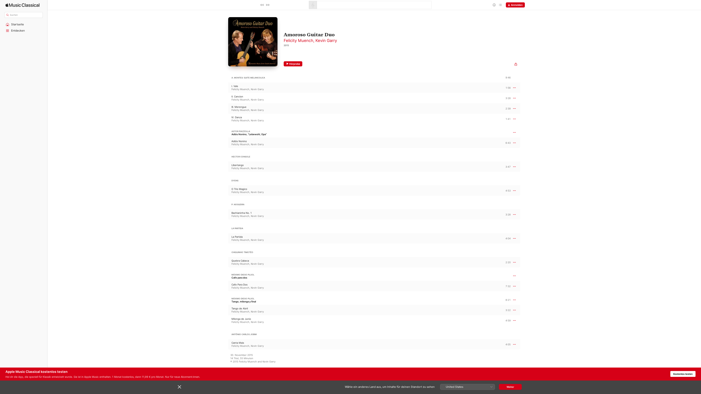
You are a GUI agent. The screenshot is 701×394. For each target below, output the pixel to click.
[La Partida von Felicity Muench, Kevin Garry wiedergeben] (224, 238)
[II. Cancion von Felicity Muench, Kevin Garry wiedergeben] (224, 98)
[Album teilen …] (516, 64)
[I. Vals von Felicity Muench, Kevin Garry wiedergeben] (224, 87)
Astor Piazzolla (240, 131)
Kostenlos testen (683, 373)
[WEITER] (268, 5)
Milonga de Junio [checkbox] (241, 318)
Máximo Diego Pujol (242, 274)
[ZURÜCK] (262, 5)
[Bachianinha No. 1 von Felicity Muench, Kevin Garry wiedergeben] (224, 214)
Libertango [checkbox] (237, 165)
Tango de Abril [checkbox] (239, 308)
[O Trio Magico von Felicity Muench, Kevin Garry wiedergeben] (224, 190)
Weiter (510, 386)
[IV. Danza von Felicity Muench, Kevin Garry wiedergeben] (224, 118)
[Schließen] (179, 387)
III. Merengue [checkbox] (238, 106)
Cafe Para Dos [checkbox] (239, 284)
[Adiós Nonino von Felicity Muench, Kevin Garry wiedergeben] (224, 142)
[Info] (494, 4)
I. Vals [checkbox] (234, 86)
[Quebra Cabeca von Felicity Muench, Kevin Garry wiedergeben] (224, 262)
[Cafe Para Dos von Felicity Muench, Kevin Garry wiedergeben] (224, 286)
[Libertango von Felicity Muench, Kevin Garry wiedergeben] (224, 166)
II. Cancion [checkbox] (237, 96)
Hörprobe (294, 63)
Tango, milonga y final (243, 301)
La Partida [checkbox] (237, 236)
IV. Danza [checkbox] (236, 117)
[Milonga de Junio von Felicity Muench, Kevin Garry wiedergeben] (224, 320)
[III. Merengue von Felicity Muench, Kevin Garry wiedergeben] (224, 108)
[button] (24, 24)
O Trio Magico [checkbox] (239, 189)
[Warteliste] (500, 4)
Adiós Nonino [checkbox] (239, 141)
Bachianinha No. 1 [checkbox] (241, 212)
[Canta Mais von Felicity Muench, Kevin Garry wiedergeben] (224, 344)
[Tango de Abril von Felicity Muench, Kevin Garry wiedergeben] (224, 310)
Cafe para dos (239, 277)
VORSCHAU (506, 87)
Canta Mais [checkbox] (237, 342)
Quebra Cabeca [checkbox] (240, 260)
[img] (22, 5)
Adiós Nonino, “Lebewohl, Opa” (249, 134)
